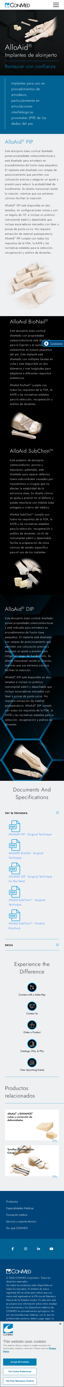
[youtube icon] (51, 1249)
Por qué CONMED (17, 1228)
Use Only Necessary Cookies (20, 1381)
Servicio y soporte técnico (21, 1221)
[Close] (60, 1324)
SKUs (9, 945)
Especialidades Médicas (20, 1208)
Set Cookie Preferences (19, 1371)
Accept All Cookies (20, 1362)
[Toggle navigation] (56, 4)
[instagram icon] (26, 1249)
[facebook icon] (13, 1249)
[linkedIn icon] (39, 1249)
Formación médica (16, 1215)
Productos (12, 1202)
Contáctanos (56, 343)
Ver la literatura (16, 813)
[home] (17, 4)
